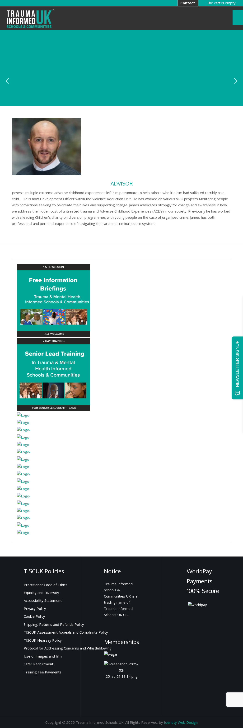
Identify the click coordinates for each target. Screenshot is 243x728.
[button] (7, 81)
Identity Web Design (181, 722)
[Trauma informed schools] (30, 18)
